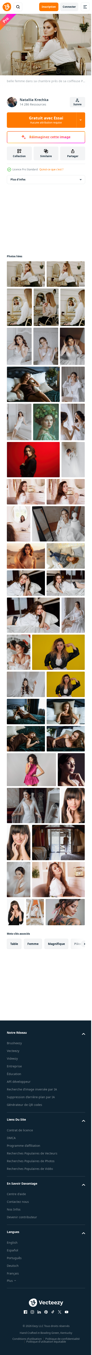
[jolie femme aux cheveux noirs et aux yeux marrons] (18, 1211)
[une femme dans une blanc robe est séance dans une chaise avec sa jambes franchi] (18, 867)
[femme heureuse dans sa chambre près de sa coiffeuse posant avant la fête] (51, 606)
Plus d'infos (17, 177)
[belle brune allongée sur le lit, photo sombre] (33, 460)
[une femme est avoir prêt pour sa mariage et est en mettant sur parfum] (45, 383)
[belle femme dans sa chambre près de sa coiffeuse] (26, 272)
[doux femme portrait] (20, 1138)
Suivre (77, 104)
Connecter (69, 7)
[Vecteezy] (7, 7)
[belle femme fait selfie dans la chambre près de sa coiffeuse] (19, 344)
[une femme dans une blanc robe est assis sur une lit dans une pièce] (44, 498)
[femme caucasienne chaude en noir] (70, 1318)
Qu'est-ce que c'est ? (51, 169)
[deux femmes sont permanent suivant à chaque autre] (46, 536)
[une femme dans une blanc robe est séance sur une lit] (19, 422)
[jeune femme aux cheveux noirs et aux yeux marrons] (43, 1211)
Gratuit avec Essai (46, 119)
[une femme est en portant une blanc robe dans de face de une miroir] (33, 685)
